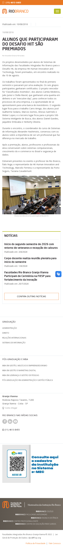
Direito (5, 333)
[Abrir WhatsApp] (55, 540)
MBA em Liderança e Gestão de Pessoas (20, 375)
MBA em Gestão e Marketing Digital (19, 370)
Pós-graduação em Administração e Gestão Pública (27, 380)
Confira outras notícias (31, 296)
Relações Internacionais (14, 337)
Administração (9, 328)
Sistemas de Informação (14, 342)
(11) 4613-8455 (13, 2)
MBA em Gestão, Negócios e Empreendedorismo (24, 365)
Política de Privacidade (35, 543)
